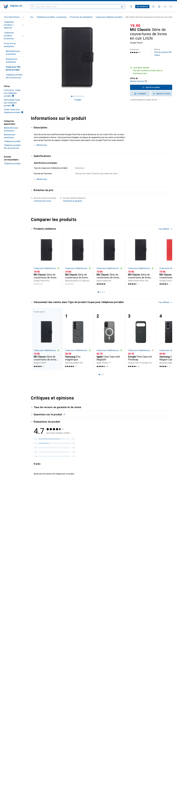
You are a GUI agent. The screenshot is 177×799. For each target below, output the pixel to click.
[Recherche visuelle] (122, 6)
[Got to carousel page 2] (73, 96)
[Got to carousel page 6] (81, 96)
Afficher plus (41, 145)
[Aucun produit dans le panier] (171, 6)
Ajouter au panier (153, 87)
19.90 (135, 25)
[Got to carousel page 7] (83, 96)
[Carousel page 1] (71, 96)
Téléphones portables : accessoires (9, 36)
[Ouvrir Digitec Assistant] (153, 6)
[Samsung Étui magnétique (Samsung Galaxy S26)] (78, 339)
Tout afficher (163, 229)
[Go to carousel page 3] (102, 292)
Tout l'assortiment (12, 17)
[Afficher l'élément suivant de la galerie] (124, 57)
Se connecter (142, 6)
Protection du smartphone (10, 45)
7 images (77, 100)
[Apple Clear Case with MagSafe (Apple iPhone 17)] (109, 339)
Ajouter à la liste (163, 93)
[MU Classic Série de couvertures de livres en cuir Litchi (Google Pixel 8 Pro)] (46, 261)
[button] (151, 70)
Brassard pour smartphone (11, 60)
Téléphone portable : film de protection (14, 76)
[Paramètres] (131, 6)
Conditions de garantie (72, 201)
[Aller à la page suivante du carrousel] (167, 261)
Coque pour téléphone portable (13, 68)
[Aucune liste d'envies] (165, 6)
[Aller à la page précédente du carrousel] (35, 261)
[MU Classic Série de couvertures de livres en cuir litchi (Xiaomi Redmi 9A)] (109, 261)
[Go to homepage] (13, 6)
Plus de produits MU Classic (162, 52)
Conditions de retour (42, 201)
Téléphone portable (12, 141)
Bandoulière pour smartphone (13, 52)
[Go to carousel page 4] (104, 292)
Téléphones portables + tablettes (9, 25)
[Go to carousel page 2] (100, 292)
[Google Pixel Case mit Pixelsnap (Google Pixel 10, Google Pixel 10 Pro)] (141, 339)
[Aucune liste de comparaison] (159, 6)
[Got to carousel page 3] (75, 96)
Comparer (142, 93)
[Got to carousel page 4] (77, 96)
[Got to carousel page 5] (79, 96)
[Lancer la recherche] (33, 6)
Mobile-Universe (137, 81)
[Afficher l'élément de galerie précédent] (30, 57)
